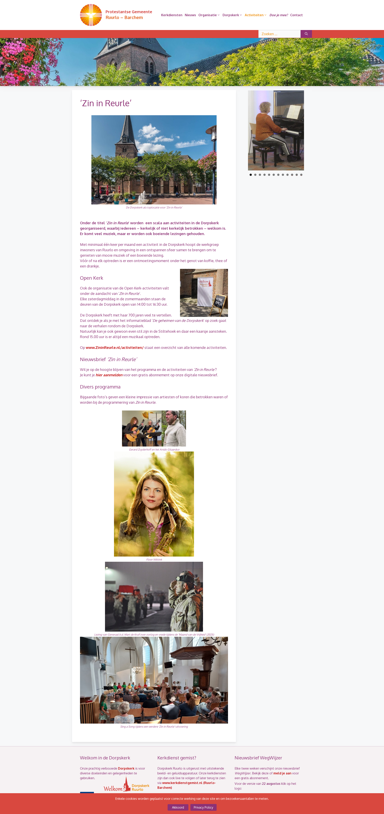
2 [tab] (255, 175)
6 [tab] (274, 175)
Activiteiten (254, 15)
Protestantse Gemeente (129, 11)
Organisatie (207, 15)
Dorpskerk (231, 15)
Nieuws (190, 15)
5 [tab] (269, 175)
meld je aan (282, 773)
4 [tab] (264, 175)
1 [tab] (251, 175)
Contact (296, 15)
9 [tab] (287, 175)
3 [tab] (260, 175)
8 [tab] (283, 175)
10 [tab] (292, 175)
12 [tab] (301, 175)
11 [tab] (297, 175)
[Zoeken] (306, 34)
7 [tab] (278, 175)
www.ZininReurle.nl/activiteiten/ (115, 347)
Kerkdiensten (171, 15)
